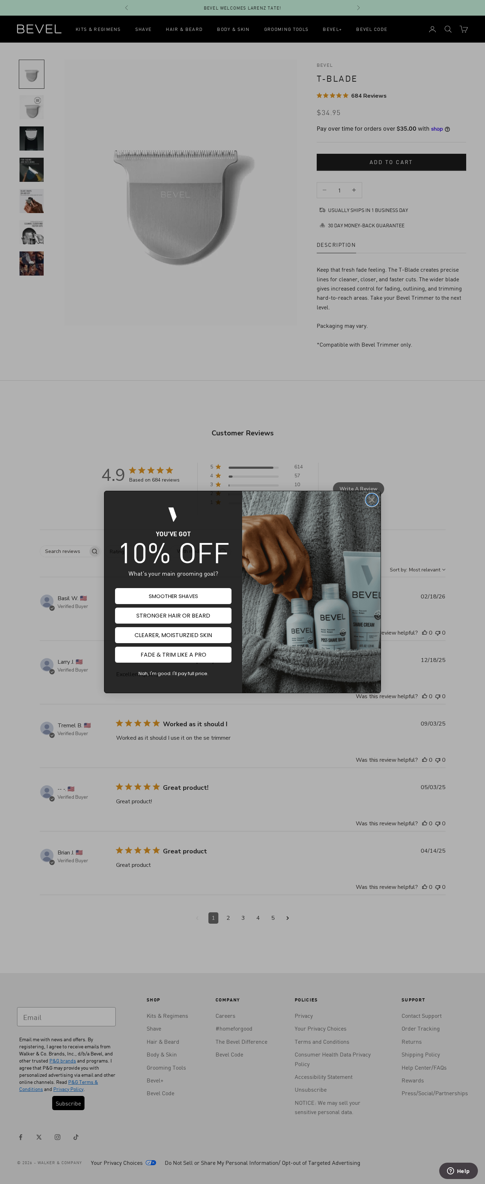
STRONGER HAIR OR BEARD (173, 616)
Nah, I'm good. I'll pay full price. (173, 673)
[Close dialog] (372, 500)
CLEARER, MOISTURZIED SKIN (173, 635)
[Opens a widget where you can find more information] (458, 1171)
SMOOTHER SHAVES (173, 596)
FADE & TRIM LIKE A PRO (173, 655)
